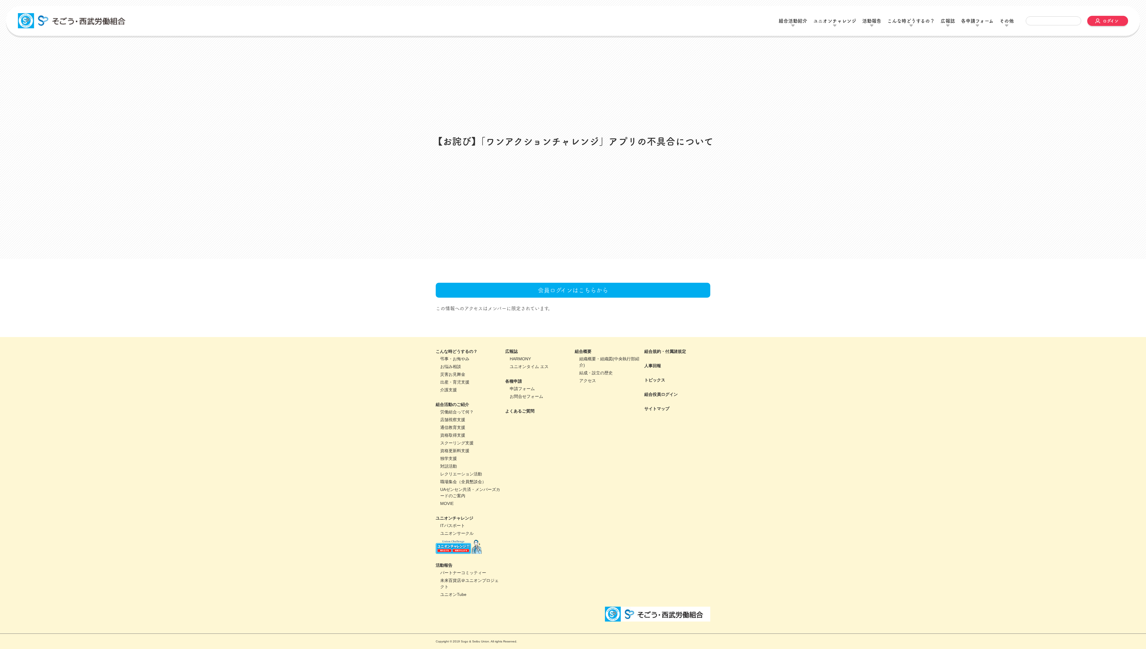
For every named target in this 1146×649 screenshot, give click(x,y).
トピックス (654, 380)
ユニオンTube (453, 595)
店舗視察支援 (452, 420)
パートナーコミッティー (463, 573)
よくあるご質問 (520, 411)
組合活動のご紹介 (452, 405)
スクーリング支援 (457, 443)
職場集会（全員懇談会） (463, 482)
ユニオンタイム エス (529, 367)
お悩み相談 (450, 367)
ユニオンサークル (457, 533)
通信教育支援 (452, 428)
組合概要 (583, 352)
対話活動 (448, 466)
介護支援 (448, 390)
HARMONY (520, 359)
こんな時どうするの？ (457, 352)
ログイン (1111, 21)
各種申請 (513, 381)
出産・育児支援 (454, 382)
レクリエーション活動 (461, 474)
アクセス (587, 381)
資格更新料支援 (454, 451)
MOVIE (447, 504)
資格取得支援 (452, 435)
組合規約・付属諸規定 (665, 352)
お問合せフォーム (526, 397)
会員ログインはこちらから (573, 291)
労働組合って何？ (457, 412)
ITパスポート (452, 526)
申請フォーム (522, 389)
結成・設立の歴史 (596, 373)
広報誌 (511, 352)
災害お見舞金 (452, 375)
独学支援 (448, 459)
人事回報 (652, 366)
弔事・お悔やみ (454, 359)
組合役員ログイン (661, 395)
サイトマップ (656, 409)
